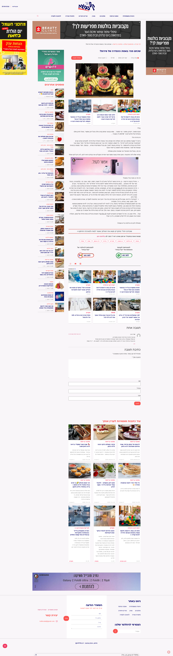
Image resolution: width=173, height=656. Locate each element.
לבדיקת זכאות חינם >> (82, 528)
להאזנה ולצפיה (56, 16)
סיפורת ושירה (69, 16)
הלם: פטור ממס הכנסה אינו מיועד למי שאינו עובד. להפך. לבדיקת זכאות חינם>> (106, 117)
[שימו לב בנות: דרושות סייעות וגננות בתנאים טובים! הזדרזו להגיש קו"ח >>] (129, 106)
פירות (104, 241)
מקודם (88, 114)
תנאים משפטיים (53, 610)
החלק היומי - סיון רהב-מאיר (47, 146)
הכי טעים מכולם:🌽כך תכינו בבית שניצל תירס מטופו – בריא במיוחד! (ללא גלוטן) (80, 485)
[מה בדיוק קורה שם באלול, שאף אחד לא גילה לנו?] (104, 304)
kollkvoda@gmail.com (47, 621)
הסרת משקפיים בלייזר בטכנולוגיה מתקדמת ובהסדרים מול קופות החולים (79, 533)
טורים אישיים (83, 16)
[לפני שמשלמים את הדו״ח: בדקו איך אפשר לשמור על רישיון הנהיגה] (129, 304)
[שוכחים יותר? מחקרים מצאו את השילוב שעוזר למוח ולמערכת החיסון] (79, 276)
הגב (134, 343)
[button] (80, 264)
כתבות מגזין (49, 204)
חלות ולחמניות (49, 158)
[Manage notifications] (168, 652)
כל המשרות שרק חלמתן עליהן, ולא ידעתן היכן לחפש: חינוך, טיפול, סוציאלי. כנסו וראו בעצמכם (130, 540)
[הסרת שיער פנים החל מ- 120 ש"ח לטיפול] (79, 304)
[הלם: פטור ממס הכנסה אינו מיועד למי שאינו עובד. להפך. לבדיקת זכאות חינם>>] (104, 106)
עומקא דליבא (49, 237)
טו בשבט (120, 241)
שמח (88, 241)
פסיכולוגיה (50, 193)
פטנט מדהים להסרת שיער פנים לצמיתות (105, 532)
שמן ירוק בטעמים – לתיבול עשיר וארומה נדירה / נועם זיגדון (106, 485)
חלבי (51, 90)
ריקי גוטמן (97, 241)
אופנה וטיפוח (114, 16)
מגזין (93, 16)
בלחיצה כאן (101, 236)
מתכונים (102, 16)
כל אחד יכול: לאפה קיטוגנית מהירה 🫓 (130, 484)
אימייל (139, 388)
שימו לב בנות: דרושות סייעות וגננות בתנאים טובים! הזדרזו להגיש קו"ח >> (130, 119)
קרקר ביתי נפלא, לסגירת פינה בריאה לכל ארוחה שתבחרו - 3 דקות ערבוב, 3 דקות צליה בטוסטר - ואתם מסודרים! (105, 452)
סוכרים (112, 241)
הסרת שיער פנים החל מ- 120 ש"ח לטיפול (81, 316)
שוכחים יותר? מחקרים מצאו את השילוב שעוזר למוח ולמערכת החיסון (80, 290)
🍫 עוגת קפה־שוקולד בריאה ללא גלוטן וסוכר (80, 445)
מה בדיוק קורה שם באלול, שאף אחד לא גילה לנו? (105, 316)
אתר (139, 395)
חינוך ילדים (50, 248)
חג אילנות (129, 241)
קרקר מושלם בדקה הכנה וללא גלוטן (106, 445)
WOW (113, 312)
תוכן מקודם (123, 561)
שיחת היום (50, 134)
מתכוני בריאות (117, 44)
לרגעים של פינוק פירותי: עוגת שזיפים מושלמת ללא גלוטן (130, 445)
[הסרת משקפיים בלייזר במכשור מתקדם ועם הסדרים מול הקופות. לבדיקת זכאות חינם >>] (79, 106)
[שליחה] (113, 631)
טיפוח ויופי (50, 123)
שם (139, 381)
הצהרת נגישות (42, 610)
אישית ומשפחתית (128, 16)
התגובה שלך (136, 357)
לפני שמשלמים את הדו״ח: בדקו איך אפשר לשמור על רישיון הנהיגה (129, 317)
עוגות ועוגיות (49, 226)
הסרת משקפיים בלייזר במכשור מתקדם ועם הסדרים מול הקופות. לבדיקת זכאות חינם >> (80, 119)
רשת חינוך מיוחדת (134, 114)
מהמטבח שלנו (128, 44)
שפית (82, 241)
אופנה (51, 281)
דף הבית (138, 44)
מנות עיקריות (49, 182)
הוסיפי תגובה (77, 58)
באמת (137, 241)
